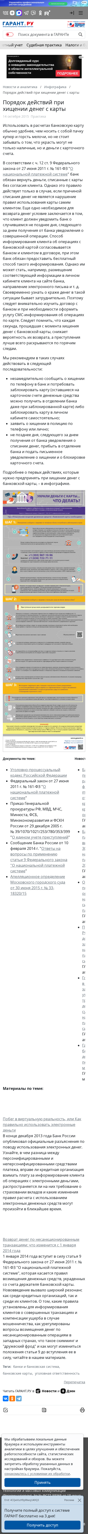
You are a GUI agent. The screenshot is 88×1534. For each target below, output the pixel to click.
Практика (38, 116)
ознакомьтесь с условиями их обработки (37, 1473)
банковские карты (17, 1373)
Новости (49, 1391)
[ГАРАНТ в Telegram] (26, 13)
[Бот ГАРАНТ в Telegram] (33, 13)
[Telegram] (19, 1398)
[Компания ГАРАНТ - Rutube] (47, 13)
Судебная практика (44, 45)
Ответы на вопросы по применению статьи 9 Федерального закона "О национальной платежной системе (38, 860)
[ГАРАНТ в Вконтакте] (5, 13)
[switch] (9, 34)
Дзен (71, 1391)
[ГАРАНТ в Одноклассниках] (40, 13)
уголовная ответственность (57, 1373)
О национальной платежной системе (34, 792)
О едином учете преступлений (40, 837)
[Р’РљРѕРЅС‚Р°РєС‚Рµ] (5, 1398)
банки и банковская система (36, 1366)
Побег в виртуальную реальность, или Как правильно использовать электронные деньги (42, 1124)
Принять (42, 1482)
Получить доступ (42, 1525)
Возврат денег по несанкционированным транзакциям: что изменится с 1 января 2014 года (41, 1245)
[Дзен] (12, 13)
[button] (71, 12)
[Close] (79, 1500)
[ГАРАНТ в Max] (19, 13)
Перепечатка (74, 1382)
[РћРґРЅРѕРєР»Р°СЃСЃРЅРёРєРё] (12, 1398)
